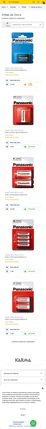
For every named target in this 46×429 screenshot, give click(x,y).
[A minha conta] (38, 2)
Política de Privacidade (16, 426)
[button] (43, 388)
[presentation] (43, 360)
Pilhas (24, 7)
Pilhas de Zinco (18, 68)
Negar (23, 415)
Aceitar (23, 409)
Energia (13, 7)
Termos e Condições (30, 426)
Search (33, 2)
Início (4, 7)
